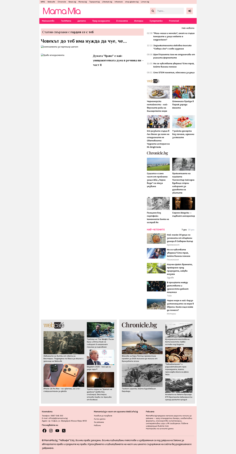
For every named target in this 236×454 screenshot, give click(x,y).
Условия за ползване (103, 416)
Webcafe (51, 2)
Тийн (169, 295)
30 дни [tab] (191, 229)
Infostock (119, 2)
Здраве (170, 277)
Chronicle (62, 2)
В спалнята (122, 20)
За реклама (99, 422)
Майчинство (48, 20)
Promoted (174, 20)
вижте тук (163, 426)
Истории (138, 20)
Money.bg (83, 2)
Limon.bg (145, 2)
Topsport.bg (94, 2)
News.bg (72, 2)
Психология (173, 259)
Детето (82, 20)
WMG (43, 2)
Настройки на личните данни (160, 428)
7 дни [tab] (184, 229)
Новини (97, 425)
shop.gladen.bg (131, 2)
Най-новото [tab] (188, 28)
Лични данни (99, 419)
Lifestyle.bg (107, 2)
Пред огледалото (101, 20)
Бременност (173, 244)
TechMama (66, 20)
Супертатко (156, 20)
